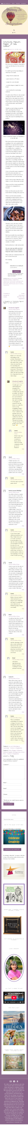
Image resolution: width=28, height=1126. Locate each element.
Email (13, 3)
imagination (19, 281)
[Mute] (20, 1002)
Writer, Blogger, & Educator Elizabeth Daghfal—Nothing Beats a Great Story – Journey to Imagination (13, 752)
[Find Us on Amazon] (17, 1081)
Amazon (18, 3)
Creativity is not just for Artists (7, 295)
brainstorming (7, 279)
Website (5, 794)
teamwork (6, 285)
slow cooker (19, 283)
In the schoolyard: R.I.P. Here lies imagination (20, 296)
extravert (13, 281)
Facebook (23, 3)
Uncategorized (13, 278)
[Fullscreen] (22, 1002)
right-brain (12, 283)
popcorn (5, 283)
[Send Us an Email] (11, 1081)
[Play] (5, 1002)
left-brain (19, 282)
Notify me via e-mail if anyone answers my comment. (13, 801)
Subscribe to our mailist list (12, 849)
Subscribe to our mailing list (16, 265)
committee (15, 279)
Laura (20, 49)
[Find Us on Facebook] (14, 1081)
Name (5, 782)
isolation (12, 282)
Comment (6, 764)
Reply (23, 347)
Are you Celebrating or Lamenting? (12, 829)
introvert (6, 282)
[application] (14, 998)
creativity (6, 281)
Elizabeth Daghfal (14, 307)
